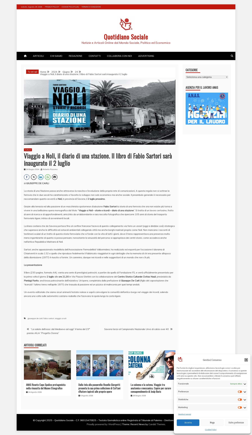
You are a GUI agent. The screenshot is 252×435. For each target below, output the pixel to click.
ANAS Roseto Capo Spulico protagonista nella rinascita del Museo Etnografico (45, 386)
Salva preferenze (236, 422)
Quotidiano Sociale (126, 36)
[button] (246, 359)
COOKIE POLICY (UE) (70, 7)
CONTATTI (95, 55)
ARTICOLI (38, 55)
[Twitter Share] (33, 177)
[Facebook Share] (26, 177)
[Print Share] (54, 177)
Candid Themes (157, 424)
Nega (212, 422)
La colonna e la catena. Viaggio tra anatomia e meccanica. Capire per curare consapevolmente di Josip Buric (151, 388)
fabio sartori (48, 318)
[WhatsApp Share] (47, 177)
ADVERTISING (146, 55)
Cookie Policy (210, 429)
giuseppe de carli (35, 318)
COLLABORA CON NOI (119, 55)
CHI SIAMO (56, 55)
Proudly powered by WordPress (104, 424)
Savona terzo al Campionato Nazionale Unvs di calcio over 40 (136, 329)
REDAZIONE (75, 55)
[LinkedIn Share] (40, 177)
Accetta (188, 422)
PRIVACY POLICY (52, 7)
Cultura (28, 150)
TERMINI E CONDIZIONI (91, 7)
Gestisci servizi (184, 414)
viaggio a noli (60, 318)
